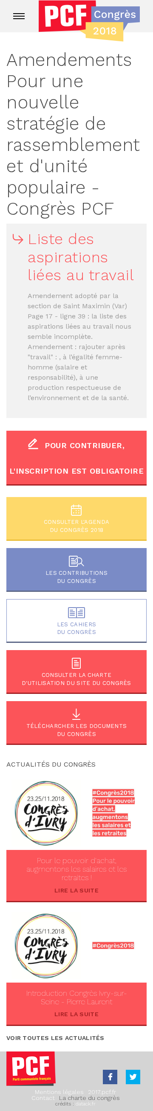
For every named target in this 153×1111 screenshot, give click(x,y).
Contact (43, 1098)
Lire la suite (76, 890)
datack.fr (86, 1104)
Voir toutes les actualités (55, 1037)
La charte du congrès (89, 1098)
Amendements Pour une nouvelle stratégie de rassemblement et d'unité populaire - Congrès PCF (73, 134)
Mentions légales (59, 1092)
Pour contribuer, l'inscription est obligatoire (76, 458)
